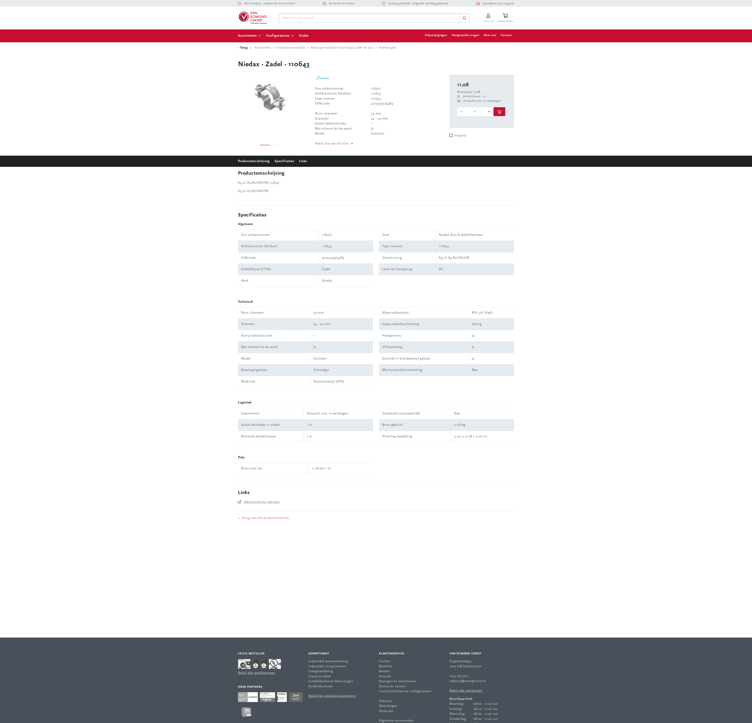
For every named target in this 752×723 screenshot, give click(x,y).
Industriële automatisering (328, 661)
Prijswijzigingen (436, 35)
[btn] (499, 111)
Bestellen (386, 666)
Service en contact (392, 686)
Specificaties (284, 161)
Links (303, 161)
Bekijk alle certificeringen (256, 673)
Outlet (304, 35)
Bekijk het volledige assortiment (332, 696)
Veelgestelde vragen (465, 35)
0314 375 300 (458, 676)
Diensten (385, 701)
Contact (506, 35)
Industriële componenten (327, 666)
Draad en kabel (319, 676)
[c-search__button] (464, 18)
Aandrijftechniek (320, 686)
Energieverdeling (320, 671)
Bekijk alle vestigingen (465, 690)
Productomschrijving (254, 161)
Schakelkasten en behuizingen (330, 681)
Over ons (490, 35)
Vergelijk (460, 135)
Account (385, 676)
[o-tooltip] (475, 111)
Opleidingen (388, 706)
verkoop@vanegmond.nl (467, 681)
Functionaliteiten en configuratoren (405, 691)
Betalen (384, 671)
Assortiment (247, 35)
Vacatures (386, 711)
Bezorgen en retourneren (397, 681)
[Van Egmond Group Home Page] (252, 17)
